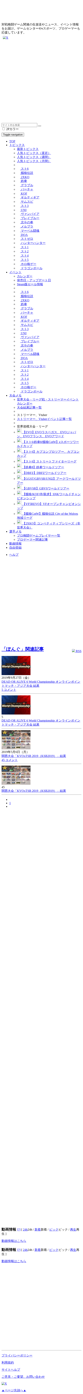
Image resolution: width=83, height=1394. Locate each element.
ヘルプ (14, 554)
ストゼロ (26, 238)
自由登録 (15, 547)
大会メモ (15, 395)
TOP (12, 141)
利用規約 (8, 1362)
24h (25, 1229)
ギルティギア (29, 197)
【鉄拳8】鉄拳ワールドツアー (43, 467)
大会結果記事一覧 (29, 407)
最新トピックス (28, 149)
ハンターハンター (33, 243)
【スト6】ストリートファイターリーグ (49, 461)
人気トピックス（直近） (34, 153)
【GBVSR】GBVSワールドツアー (45, 488)
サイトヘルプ (11, 1369)
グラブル (26, 185)
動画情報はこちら (14, 1240)
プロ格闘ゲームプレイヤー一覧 (38, 535)
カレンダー (24, 276)
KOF (23, 193)
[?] (18, 1229)
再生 (73, 1229)
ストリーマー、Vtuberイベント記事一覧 (44, 419)
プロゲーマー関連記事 (32, 539)
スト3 (24, 205)
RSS (78, 651)
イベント (15, 272)
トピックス (17, 145)
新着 (38, 1229)
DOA (24, 235)
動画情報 (15, 543)
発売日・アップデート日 (34, 280)
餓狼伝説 (26, 173)
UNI (23, 210)
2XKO (24, 177)
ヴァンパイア (29, 213)
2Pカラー (12, 129)
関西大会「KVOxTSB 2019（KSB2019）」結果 (34, 756)
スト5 (24, 259)
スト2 (24, 251)
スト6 (24, 168)
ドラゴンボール (31, 268)
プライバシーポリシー (17, 1355)
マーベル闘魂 (29, 230)
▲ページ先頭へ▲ (14, 1390)
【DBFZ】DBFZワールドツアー (44, 473)
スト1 (24, 247)
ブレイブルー (29, 218)
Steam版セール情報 (30, 284)
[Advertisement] (41, 82)
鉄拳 (23, 181)
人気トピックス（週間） (34, 157)
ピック (53, 1229)
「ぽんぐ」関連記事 (23, 649)
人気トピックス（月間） (34, 161)
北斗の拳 (26, 222)
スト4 (24, 255)
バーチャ (26, 189)
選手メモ (15, 531)
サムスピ (26, 201)
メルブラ (26, 226)
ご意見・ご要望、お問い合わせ (23, 1376)
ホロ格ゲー (28, 264)
